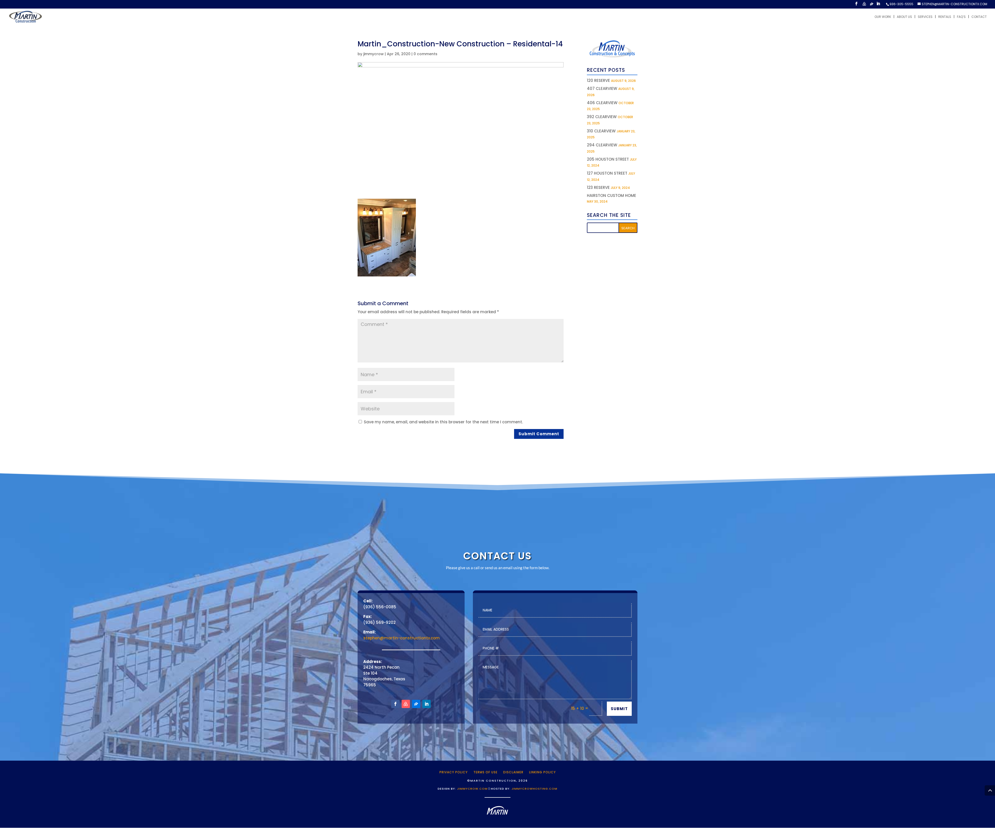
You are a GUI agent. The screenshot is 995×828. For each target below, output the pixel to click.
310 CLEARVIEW (601, 131)
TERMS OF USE (485, 772)
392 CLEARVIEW (602, 116)
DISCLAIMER (513, 772)
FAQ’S (961, 17)
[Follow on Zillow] (416, 704)
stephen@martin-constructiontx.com (401, 638)
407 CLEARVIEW (602, 88)
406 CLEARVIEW (602, 102)
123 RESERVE (598, 187)
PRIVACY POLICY (453, 772)
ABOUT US (904, 17)
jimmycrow (373, 53)
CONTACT (979, 17)
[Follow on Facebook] (395, 704)
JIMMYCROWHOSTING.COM (534, 789)
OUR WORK (883, 17)
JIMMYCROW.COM (472, 789)
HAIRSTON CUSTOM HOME (611, 195)
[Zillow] (872, 5)
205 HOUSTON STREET (608, 159)
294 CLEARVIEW (602, 145)
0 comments (425, 53)
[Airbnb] (864, 5)
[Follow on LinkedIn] (426, 704)
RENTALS (944, 17)
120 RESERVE (598, 80)
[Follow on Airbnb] (406, 704)
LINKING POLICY (542, 772)
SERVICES (925, 17)
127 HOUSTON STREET (607, 173)
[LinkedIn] (878, 5)
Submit (619, 708)
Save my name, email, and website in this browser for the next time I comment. (443, 422)
